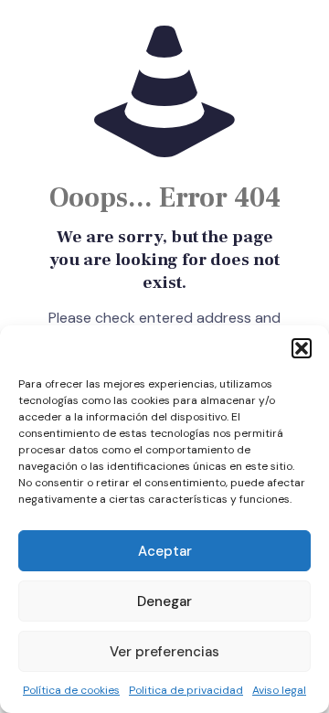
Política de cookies (71, 690)
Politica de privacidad (186, 690)
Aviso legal (279, 690)
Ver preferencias (164, 652)
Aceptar (165, 551)
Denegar (164, 601)
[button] (301, 348)
